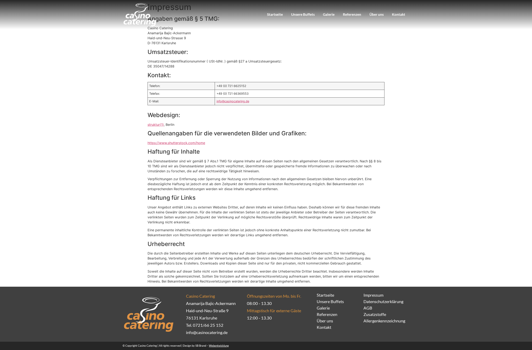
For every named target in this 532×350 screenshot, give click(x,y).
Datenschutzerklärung (383, 301)
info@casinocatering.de (233, 101)
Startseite (275, 14)
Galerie (329, 14)
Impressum (373, 295)
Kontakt (398, 14)
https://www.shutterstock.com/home (176, 143)
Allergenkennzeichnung (384, 321)
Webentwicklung (219, 345)
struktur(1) (156, 124)
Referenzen (352, 14)
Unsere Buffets (303, 14)
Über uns (376, 14)
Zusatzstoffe (374, 314)
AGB (367, 308)
